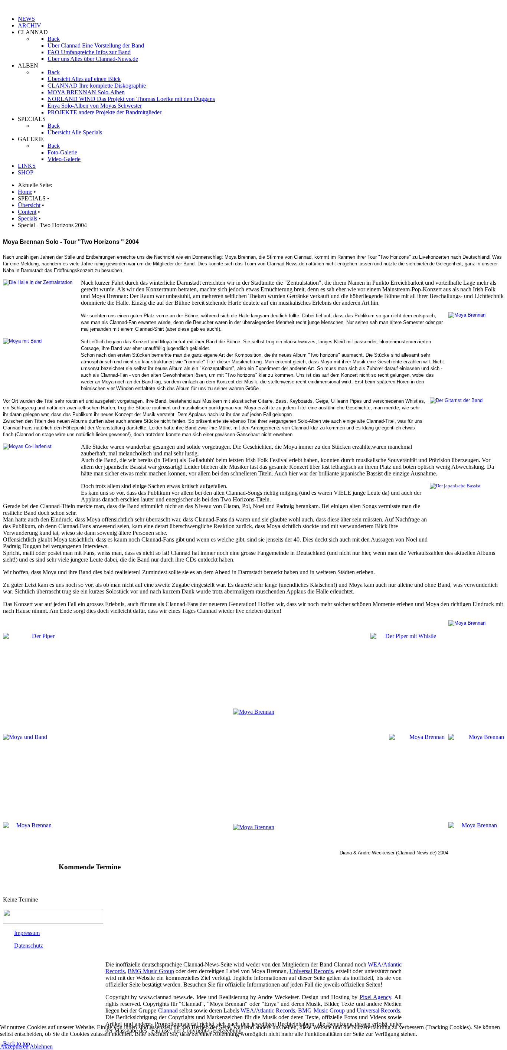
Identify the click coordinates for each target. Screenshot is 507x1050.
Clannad (168, 1010)
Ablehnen (41, 1046)
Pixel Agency (375, 997)
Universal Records (311, 971)
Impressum (27, 933)
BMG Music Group (151, 971)
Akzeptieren (14, 1046)
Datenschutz (28, 945)
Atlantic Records (275, 1010)
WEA (375, 964)
